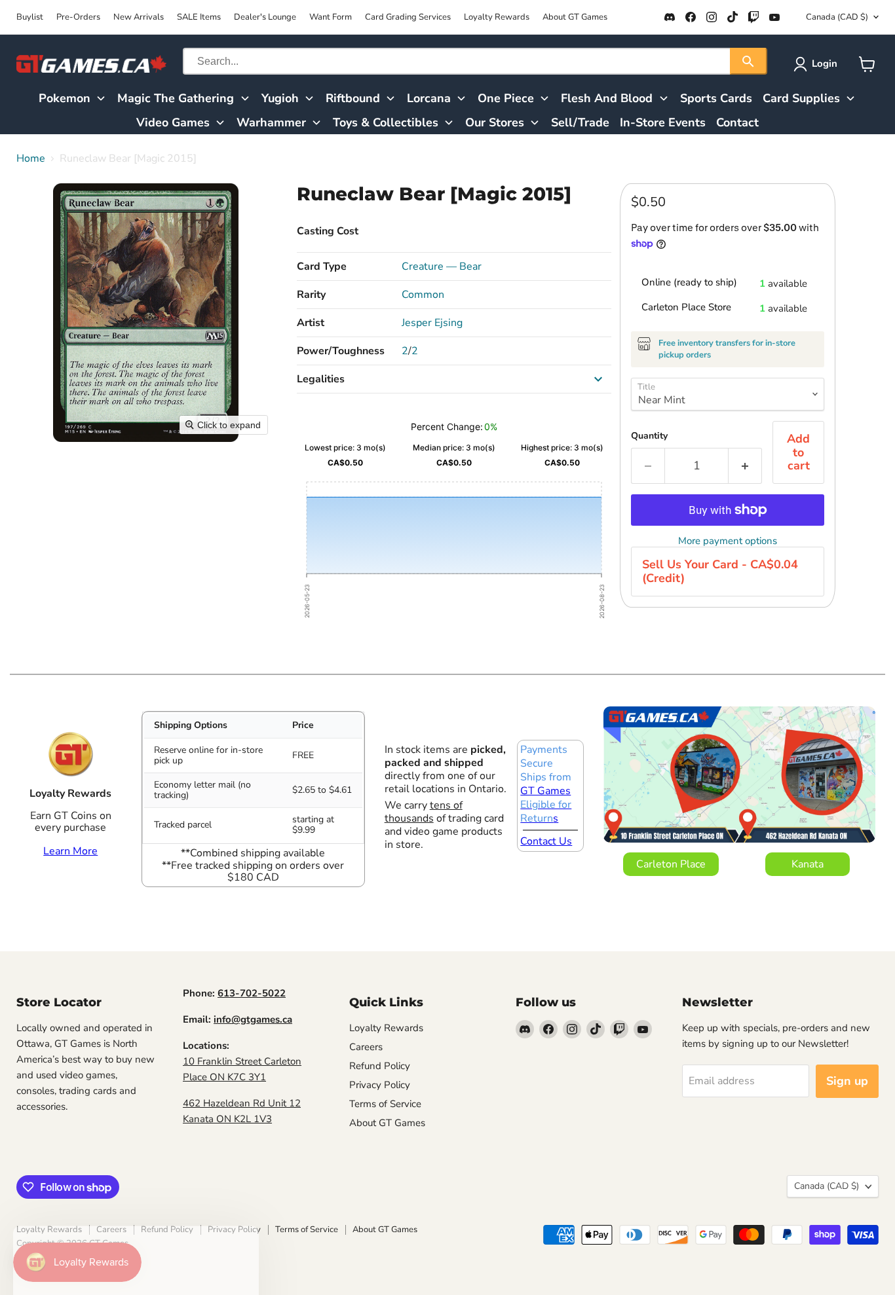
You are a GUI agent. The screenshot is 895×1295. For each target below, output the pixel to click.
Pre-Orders (78, 17)
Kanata (807, 864)
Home (30, 158)
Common (423, 294)
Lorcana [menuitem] (429, 98)
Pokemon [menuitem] (64, 98)
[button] (818, 64)
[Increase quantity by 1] (745, 466)
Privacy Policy (379, 1084)
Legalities (321, 379)
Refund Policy (379, 1065)
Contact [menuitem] (737, 122)
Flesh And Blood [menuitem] (607, 98)
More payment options (727, 541)
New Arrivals (138, 17)
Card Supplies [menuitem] (801, 98)
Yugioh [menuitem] (280, 98)
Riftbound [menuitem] (353, 98)
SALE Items (199, 17)
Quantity (649, 436)
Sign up (847, 1081)
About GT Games (575, 17)
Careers (366, 1046)
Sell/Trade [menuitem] (580, 122)
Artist (310, 323)
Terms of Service (385, 1103)
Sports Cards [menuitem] (716, 98)
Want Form (330, 17)
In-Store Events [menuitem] (663, 122)
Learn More (70, 851)
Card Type (322, 266)
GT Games (545, 791)
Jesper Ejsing (432, 323)
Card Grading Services (408, 17)
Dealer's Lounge (265, 17)
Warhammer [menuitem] (271, 122)
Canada (837, 17)
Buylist (29, 17)
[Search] (748, 61)
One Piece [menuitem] (506, 98)
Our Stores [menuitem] (494, 122)
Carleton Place (671, 864)
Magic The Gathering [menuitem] (175, 98)
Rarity (311, 294)
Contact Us (546, 841)
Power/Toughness (341, 351)
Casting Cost (327, 231)
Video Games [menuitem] (173, 122)
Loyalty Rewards (496, 17)
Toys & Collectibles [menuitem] (385, 122)
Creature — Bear (442, 266)
